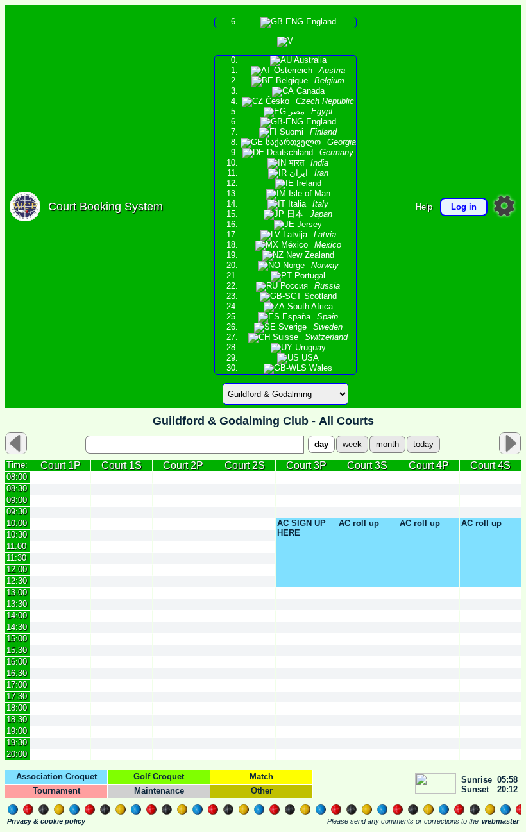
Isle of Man (308, 193)
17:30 (16, 696)
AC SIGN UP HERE (301, 528)
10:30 (16, 534)
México (309, 245)
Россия (309, 286)
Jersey (308, 224)
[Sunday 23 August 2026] (510, 443)
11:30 (16, 558)
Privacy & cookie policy (46, 821)
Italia (306, 204)
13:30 (16, 604)
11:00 (16, 546)
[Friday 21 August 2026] (16, 443)
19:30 (16, 742)
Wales (319, 368)
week (352, 444)
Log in (464, 207)
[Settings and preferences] (504, 206)
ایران (307, 173)
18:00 (16, 708)
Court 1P (60, 465)
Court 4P (429, 465)
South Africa (309, 306)
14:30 (16, 627)
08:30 (16, 488)
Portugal (308, 275)
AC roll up (359, 523)
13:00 (16, 592)
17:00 (16, 685)
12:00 (16, 569)
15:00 (16, 638)
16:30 (16, 673)
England (319, 21)
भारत (307, 162)
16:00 (16, 661)
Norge (309, 265)
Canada (309, 91)
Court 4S (490, 465)
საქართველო (309, 142)
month (387, 444)
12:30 (16, 581)
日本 (308, 214)
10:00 (16, 523)
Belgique (308, 80)
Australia (309, 60)
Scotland (319, 296)
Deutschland (308, 152)
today (423, 444)
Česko (308, 101)
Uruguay (309, 347)
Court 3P (306, 465)
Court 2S (245, 465)
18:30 (16, 719)
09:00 (16, 500)
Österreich (308, 70)
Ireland (307, 183)
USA (309, 357)
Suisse (309, 337)
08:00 (16, 477)
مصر (309, 111)
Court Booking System (105, 206)
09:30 (16, 511)
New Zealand (309, 255)
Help (424, 207)
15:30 (16, 650)
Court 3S (367, 465)
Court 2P (183, 465)
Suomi (307, 132)
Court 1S (121, 465)
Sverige (309, 327)
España (309, 316)
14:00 (16, 615)
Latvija (308, 234)
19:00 (16, 731)
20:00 (16, 754)
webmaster (500, 821)
